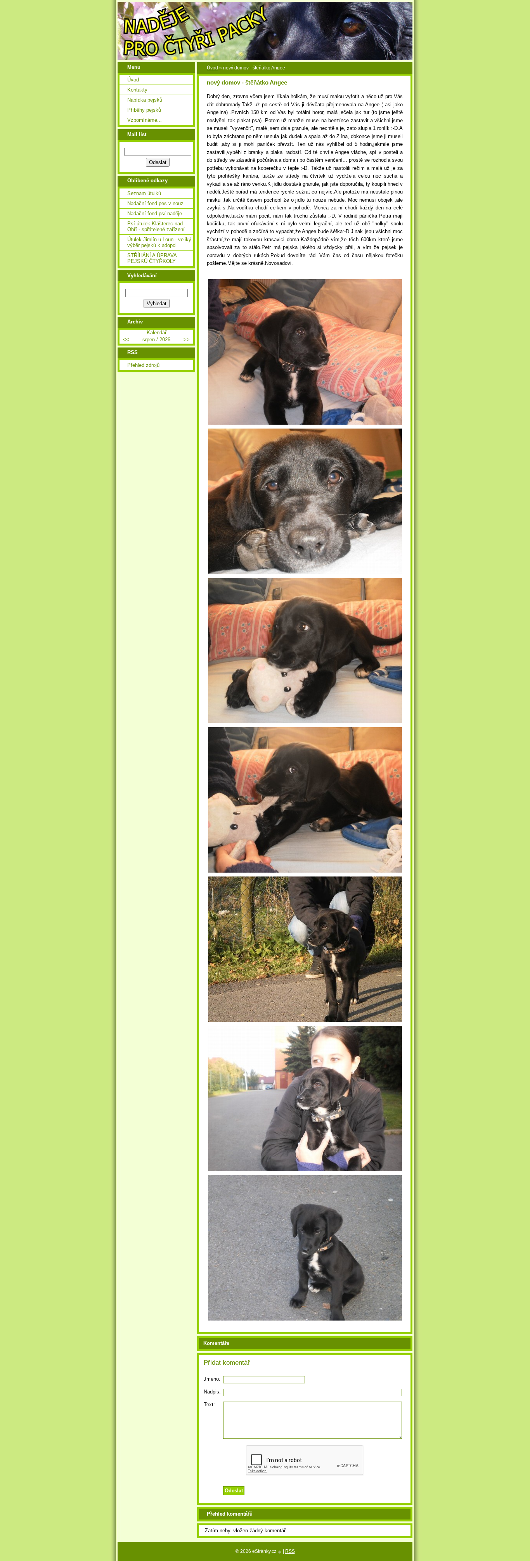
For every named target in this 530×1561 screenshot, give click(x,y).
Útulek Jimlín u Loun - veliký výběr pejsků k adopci (159, 242)
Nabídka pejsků (144, 100)
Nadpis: (212, 1392)
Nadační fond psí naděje (154, 213)
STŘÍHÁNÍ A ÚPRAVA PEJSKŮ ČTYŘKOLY (152, 258)
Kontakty (137, 90)
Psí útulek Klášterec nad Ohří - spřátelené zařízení (156, 226)
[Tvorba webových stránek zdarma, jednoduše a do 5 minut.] (280, 1552)
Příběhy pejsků (144, 110)
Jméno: (212, 1379)
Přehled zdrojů (143, 365)
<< (126, 339)
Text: (209, 1404)
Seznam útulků (144, 193)
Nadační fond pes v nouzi (156, 203)
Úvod (212, 68)
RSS (290, 1551)
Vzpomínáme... (144, 120)
